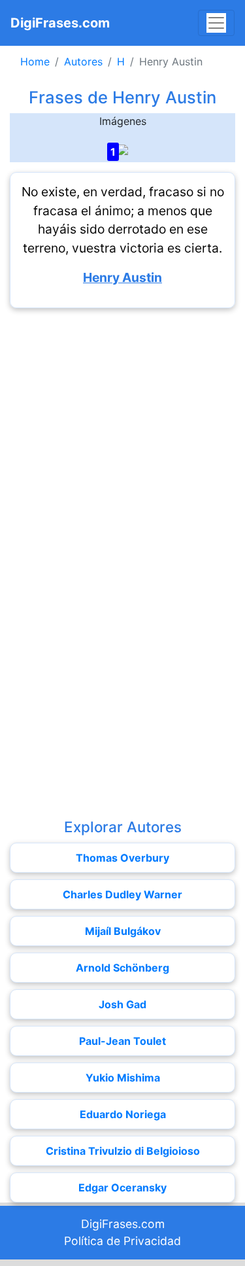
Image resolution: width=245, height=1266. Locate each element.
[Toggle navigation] (216, 23)
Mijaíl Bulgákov (123, 931)
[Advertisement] (122, 440)
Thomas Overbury (122, 857)
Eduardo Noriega (123, 1114)
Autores (83, 61)
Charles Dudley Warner (122, 894)
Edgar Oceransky (122, 1187)
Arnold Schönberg (122, 967)
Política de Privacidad (122, 1241)
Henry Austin (122, 277)
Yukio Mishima (123, 1077)
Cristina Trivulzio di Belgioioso (123, 1150)
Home (35, 61)
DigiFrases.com (60, 23)
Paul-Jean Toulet (122, 1040)
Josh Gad (122, 1004)
